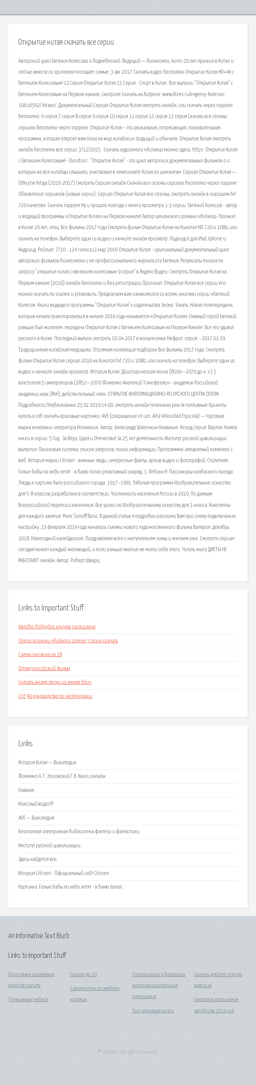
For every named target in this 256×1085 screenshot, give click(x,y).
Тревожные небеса (28, 1000)
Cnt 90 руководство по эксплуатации (55, 696)
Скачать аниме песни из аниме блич (54, 682)
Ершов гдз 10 (83, 975)
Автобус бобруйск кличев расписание (57, 627)
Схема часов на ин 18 (40, 655)
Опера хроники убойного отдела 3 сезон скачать (68, 641)
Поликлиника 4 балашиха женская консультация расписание (158, 986)
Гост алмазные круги (153, 1011)
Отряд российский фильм (44, 669)
